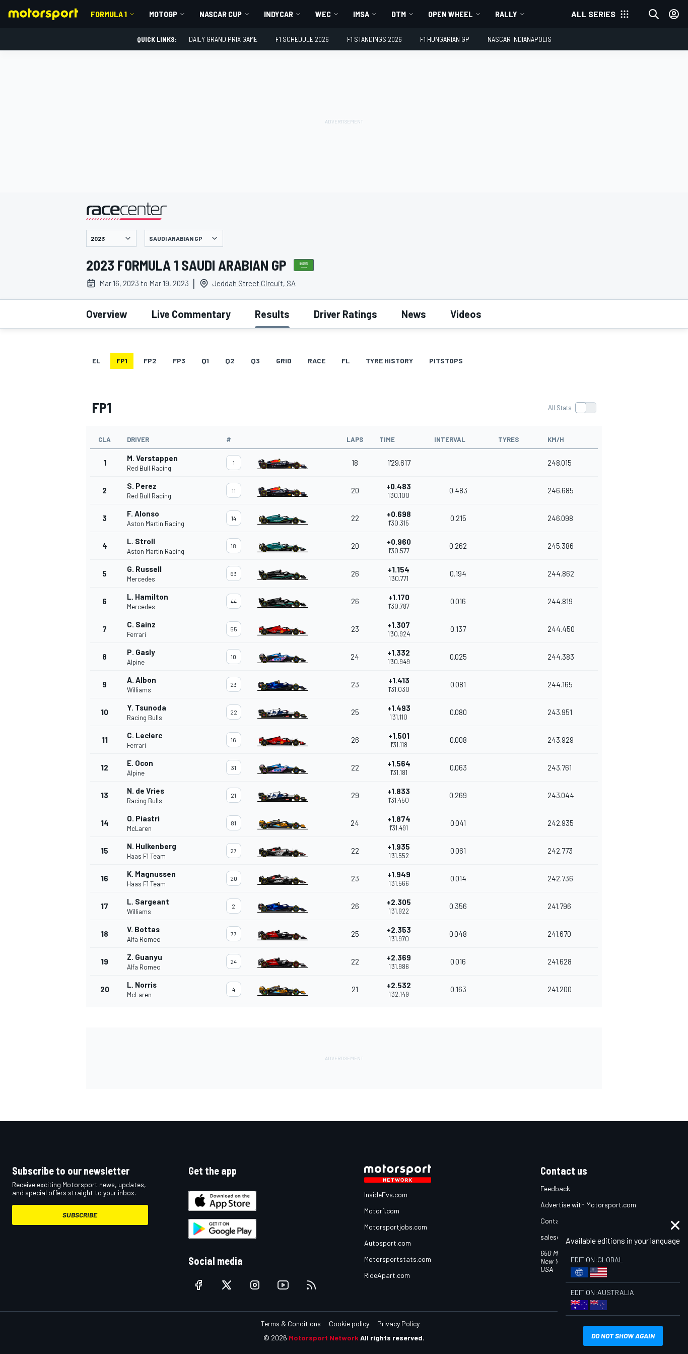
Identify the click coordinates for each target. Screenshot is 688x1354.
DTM (398, 14)
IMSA (361, 14)
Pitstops (446, 360)
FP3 (179, 360)
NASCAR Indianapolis (520, 39)
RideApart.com (387, 1275)
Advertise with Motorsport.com (588, 1204)
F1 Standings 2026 (374, 39)
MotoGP (163, 14)
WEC (323, 14)
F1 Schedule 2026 (302, 39)
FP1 (121, 360)
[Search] (654, 14)
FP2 (150, 360)
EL (96, 360)
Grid (284, 360)
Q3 (255, 360)
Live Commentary (191, 314)
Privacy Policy (398, 1323)
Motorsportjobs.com (395, 1226)
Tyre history (389, 360)
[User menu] (674, 14)
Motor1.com (381, 1210)
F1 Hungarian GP (444, 39)
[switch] (572, 408)
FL (345, 360)
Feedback (555, 1188)
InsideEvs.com (385, 1194)
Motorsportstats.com (397, 1259)
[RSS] (311, 1285)
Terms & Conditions (291, 1323)
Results (272, 314)
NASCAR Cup (220, 14)
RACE (316, 360)
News (413, 314)
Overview (106, 314)
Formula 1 (109, 14)
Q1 (205, 360)
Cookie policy (349, 1323)
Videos (465, 314)
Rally (506, 14)
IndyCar (278, 14)
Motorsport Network (324, 1337)
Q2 (230, 360)
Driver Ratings (345, 314)
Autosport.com (387, 1243)
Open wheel (450, 14)
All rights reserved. (392, 1337)
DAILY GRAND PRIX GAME (223, 39)
